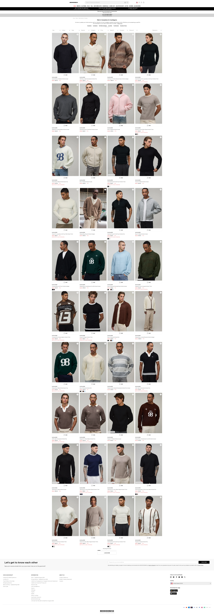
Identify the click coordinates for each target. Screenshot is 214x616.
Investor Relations (63, 577)
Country (172, 580)
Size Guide (5, 586)
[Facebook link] (176, 577)
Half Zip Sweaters (103, 25)
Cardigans (95, 25)
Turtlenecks (116, 25)
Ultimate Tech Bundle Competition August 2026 (42, 600)
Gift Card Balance (35, 586)
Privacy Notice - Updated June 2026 (39, 579)
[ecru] (109, 186)
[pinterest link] (173, 577)
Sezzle (32, 593)
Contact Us (5, 579)
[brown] (137, 494)
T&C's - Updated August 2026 (37, 577)
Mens (77, 18)
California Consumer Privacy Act (38, 582)
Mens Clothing (81, 18)
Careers (61, 581)
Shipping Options (7, 582)
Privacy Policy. (200, 565)
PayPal (32, 591)
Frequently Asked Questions (9, 577)
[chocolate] (54, 289)
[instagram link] (170, 577)
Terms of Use (34, 584)
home (74, 18)
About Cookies (34, 595)
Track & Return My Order (8, 581)
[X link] (184, 577)
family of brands (152, 565)
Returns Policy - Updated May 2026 (11, 584)
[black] (136, 134)
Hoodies (110, 25)
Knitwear (86, 18)
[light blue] (112, 289)
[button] (137, 2)
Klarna (32, 588)
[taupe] (137, 134)
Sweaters (89, 25)
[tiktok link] (182, 577)
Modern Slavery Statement (65, 579)
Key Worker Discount (36, 597)
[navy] (81, 494)
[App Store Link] (174, 592)
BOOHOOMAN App (35, 599)
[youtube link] (179, 577)
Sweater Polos (123, 25)
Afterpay (33, 590)
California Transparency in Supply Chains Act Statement (44, 581)
